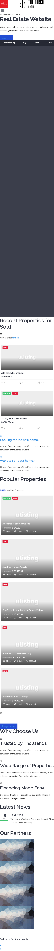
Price (6, 341)
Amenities (9, 319)
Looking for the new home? (19, 440)
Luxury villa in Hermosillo (14, 418)
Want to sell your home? (17, 460)
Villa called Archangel (12, 373)
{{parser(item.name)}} (26, 325)
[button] (6, 38)
